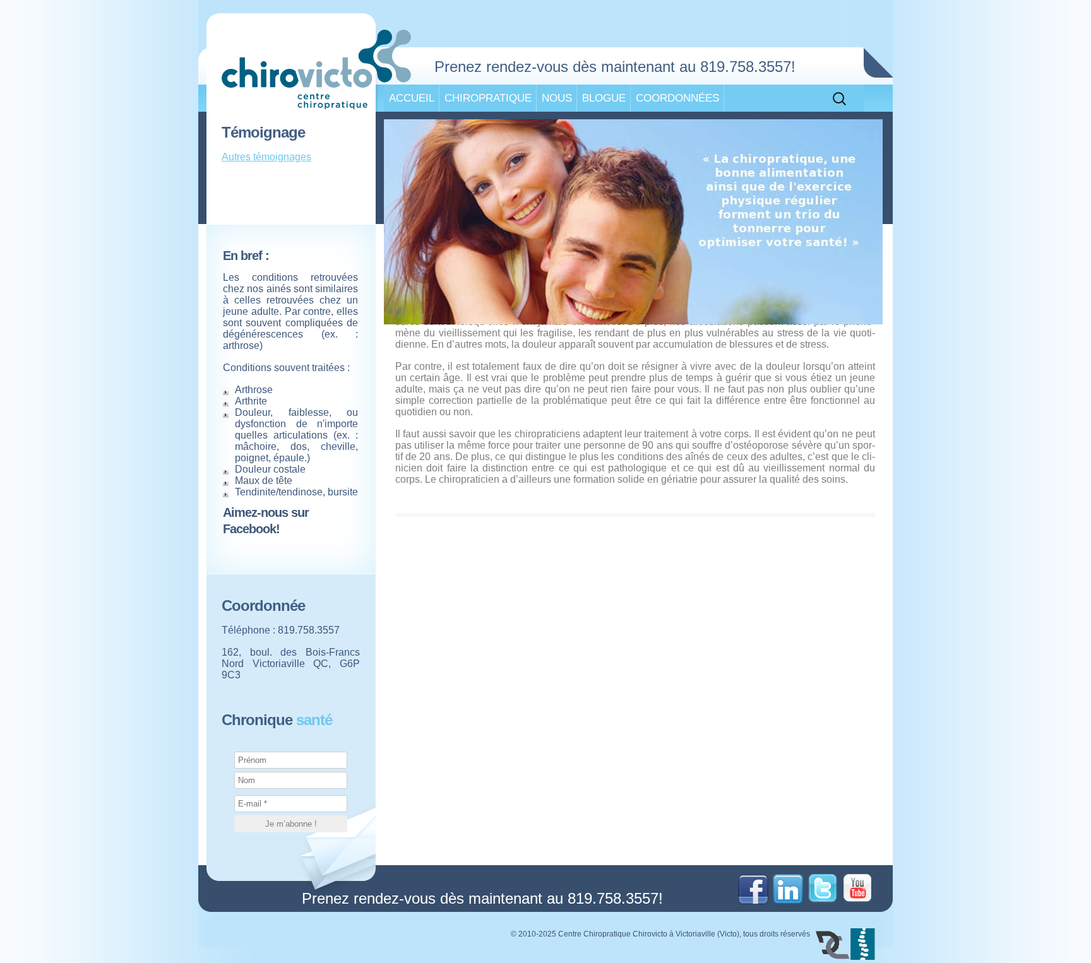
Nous (557, 98)
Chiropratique (488, 98)
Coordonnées (677, 98)
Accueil (411, 98)
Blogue (604, 98)
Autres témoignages (266, 156)
